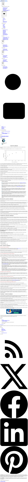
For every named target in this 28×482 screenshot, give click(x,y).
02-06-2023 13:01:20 (4, 136)
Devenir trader (4, 56)
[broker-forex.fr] (4, 1)
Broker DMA (4, 31)
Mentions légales (3, 329)
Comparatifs (3, 2)
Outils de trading (5, 68)
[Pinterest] (14, 473)
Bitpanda (4, 24)
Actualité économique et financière (6, 320)
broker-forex (1, 324)
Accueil (2, 126)
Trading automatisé (5, 59)
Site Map (3, 328)
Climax (1, 137)
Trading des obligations (5, 50)
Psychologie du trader (5, 57)
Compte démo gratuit (2, 481)
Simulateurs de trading (5, 61)
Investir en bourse (5, 45)
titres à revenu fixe (19, 248)
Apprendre (3, 40)
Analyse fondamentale (5, 67)
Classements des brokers (5, 10)
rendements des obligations (23, 182)
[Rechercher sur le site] (14, 96)
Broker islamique (5, 33)
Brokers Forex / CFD (5, 7)
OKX (3, 25)
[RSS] (14, 362)
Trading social (4, 9)
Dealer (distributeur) (5, 34)
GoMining (4, 27)
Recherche (3, 127)
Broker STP (4, 30)
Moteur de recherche (4, 330)
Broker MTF (4, 32)
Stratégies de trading (5, 55)
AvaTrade (4, 18)
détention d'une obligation (19, 186)
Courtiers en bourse (5, 8)
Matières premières (5, 46)
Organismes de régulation (6, 38)
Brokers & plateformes (4, 11)
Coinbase (4, 26)
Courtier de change (5, 37)
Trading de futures (5, 49)
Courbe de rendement (4, 133)
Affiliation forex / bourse (5, 39)
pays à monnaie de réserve (5, 263)
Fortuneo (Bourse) (5, 21)
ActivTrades (4, 19)
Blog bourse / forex (5, 66)
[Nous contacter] (14, 124)
